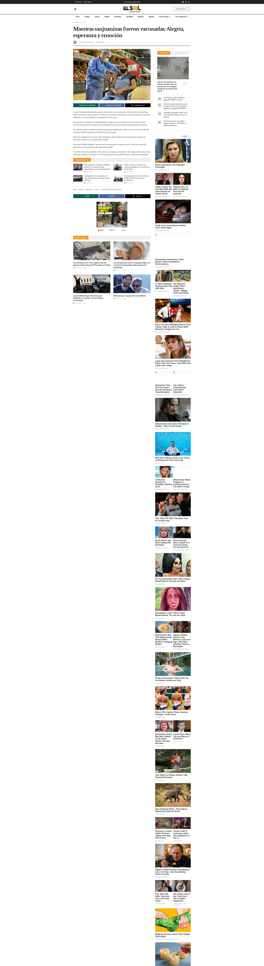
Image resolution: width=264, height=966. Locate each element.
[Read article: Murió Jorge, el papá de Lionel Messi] (132, 284)
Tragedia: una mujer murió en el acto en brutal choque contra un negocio (175, 115)
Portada (75, 22)
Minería (151, 17)
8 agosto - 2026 (120, 298)
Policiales (117, 17)
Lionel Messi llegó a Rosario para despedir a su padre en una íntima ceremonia (88, 298)
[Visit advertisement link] (112, 217)
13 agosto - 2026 (120, 270)
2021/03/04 (100, 42)
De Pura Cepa (164, 17)
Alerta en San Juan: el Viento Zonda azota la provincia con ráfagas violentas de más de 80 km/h (167, 86)
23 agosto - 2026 (80, 268)
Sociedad (129, 17)
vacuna (97, 189)
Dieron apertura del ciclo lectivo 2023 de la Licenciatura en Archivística (136, 178)
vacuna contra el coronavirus (111, 189)
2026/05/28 (89, 171)
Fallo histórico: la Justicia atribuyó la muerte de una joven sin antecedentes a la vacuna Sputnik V (97, 167)
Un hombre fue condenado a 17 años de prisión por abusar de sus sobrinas (97, 178)
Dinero (97, 17)
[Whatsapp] (189, 2)
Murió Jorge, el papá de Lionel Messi (129, 296)
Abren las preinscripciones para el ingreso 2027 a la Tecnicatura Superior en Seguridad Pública (175, 106)
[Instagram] (186, 2)
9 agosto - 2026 (80, 303)
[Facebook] (183, 2)
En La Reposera (181, 17)
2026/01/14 (129, 171)
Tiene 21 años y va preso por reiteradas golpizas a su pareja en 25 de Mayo (137, 167)
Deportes (141, 17)
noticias (81, 189)
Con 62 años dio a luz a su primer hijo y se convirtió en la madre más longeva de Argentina (131, 265)
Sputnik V (89, 189)
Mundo (107, 17)
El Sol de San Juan (86, 42)
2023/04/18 (89, 183)
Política (87, 17)
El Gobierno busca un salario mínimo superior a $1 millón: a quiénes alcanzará (174, 123)
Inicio (78, 17)
